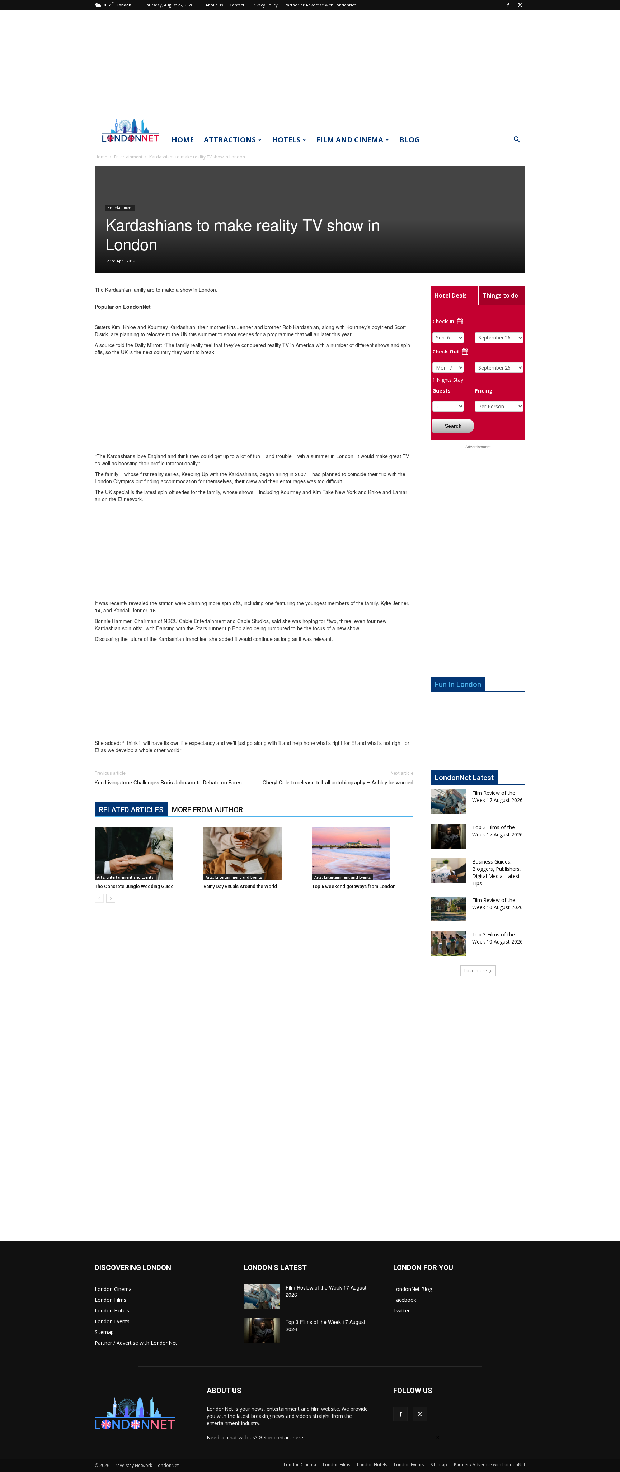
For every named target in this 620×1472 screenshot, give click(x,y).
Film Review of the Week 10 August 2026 (497, 904)
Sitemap (104, 1332)
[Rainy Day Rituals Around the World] (254, 853)
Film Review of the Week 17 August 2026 (497, 796)
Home (183, 139)
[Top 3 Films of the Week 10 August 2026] (448, 943)
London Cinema (113, 1289)
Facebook (404, 1299)
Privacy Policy (264, 5)
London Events (112, 1321)
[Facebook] (508, 5)
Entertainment (128, 157)
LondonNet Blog (412, 1289)
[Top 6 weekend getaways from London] (362, 853)
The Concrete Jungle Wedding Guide (134, 886)
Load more (475, 971)
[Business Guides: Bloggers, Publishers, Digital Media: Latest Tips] (448, 870)
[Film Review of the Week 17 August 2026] (448, 801)
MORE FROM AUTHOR (207, 810)
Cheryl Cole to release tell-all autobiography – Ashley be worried (338, 782)
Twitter (401, 1310)
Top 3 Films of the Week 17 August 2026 (497, 831)
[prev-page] (99, 898)
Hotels (286, 139)
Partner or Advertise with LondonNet (320, 5)
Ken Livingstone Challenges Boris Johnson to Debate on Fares (168, 782)
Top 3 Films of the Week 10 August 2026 (497, 938)
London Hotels (112, 1310)
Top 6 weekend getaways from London (353, 886)
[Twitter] (520, 5)
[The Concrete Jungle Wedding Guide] (145, 853)
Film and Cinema (349, 139)
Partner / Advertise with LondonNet (136, 1342)
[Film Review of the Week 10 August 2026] (448, 909)
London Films (110, 1299)
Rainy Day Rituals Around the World (240, 886)
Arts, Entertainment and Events (125, 877)
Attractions (230, 139)
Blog (409, 139)
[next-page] (110, 898)
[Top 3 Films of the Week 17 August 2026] (448, 836)
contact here (288, 1437)
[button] (516, 140)
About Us (214, 5)
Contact (237, 5)
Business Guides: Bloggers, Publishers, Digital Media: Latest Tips (496, 872)
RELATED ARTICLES (131, 810)
